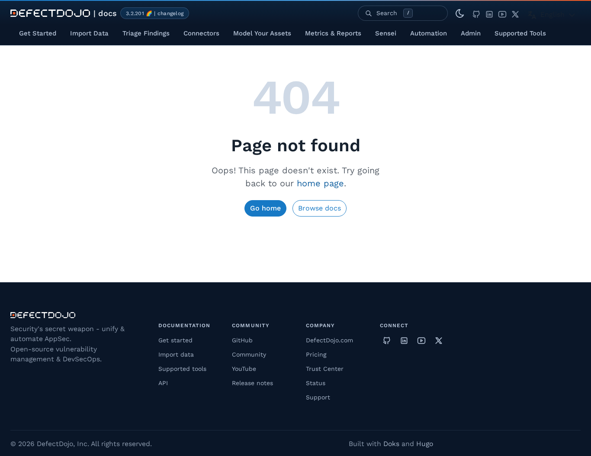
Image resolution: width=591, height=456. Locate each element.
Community (249, 354)
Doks (391, 444)
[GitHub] (476, 13)
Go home (265, 208)
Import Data (89, 33)
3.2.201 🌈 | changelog (154, 13)
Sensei (385, 33)
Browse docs (319, 208)
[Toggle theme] (460, 13)
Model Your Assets (262, 33)
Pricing (316, 354)
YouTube (244, 368)
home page (320, 183)
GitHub (242, 340)
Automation (428, 33)
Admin (471, 33)
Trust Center (325, 368)
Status (315, 382)
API (163, 382)
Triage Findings (146, 33)
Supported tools (182, 368)
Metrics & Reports (333, 33)
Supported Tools (520, 33)
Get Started (37, 33)
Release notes (252, 382)
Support (318, 397)
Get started (175, 340)
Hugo (424, 444)
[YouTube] (502, 13)
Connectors (201, 33)
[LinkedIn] (489, 13)
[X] (515, 13)
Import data (176, 354)
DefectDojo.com (329, 340)
